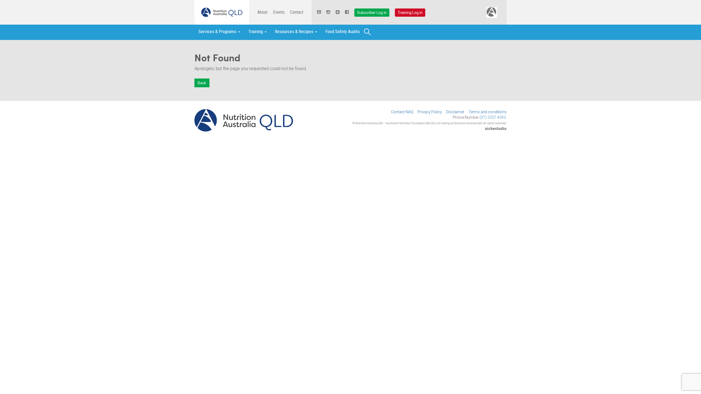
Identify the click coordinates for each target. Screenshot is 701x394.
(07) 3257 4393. (493, 117)
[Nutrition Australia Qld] (221, 12)
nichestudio (496, 128)
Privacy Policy (430, 112)
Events (279, 12)
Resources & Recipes (294, 31)
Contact (296, 12)
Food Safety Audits (342, 31)
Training (256, 31)
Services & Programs (218, 31)
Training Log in (410, 12)
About (262, 12)
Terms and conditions (488, 112)
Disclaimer (455, 112)
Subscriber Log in (372, 12)
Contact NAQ (402, 112)
